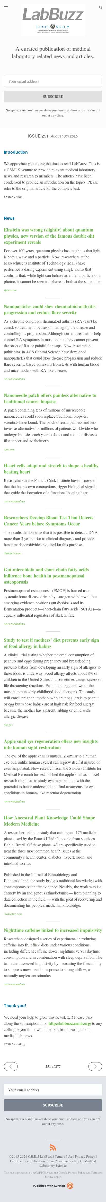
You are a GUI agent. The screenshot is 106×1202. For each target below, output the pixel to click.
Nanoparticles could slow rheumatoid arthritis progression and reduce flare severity (49, 309)
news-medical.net (14, 379)
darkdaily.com (12, 553)
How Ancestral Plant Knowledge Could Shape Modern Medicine (49, 820)
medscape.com (13, 914)
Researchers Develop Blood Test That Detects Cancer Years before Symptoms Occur (48, 520)
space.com (10, 290)
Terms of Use (64, 1156)
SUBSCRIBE (53, 96)
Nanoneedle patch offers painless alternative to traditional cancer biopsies (50, 398)
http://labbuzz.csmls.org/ (70, 1023)
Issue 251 (53, 136)
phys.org (9, 449)
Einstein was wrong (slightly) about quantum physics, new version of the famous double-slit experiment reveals (49, 235)
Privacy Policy (85, 1156)
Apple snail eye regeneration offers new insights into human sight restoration (51, 744)
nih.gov (8, 725)
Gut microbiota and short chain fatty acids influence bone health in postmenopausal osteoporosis (46, 575)
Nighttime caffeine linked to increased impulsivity (53, 930)
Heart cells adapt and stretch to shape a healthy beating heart (51, 468)
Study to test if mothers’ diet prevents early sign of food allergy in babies (51, 643)
